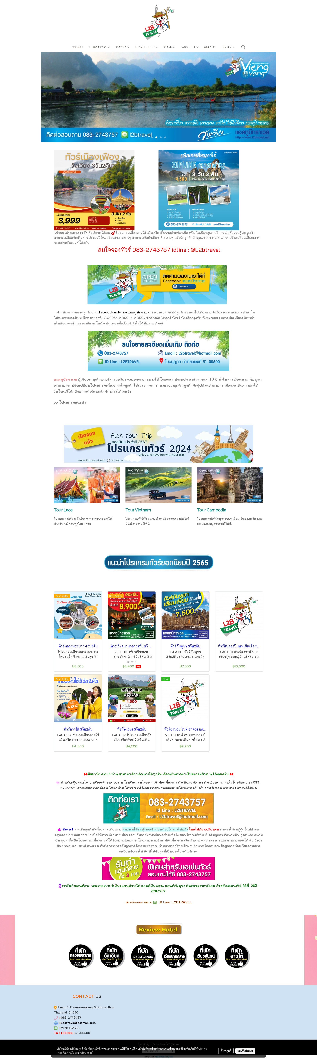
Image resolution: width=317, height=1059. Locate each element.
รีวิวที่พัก (121, 47)
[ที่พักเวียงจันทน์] (205, 956)
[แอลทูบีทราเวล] (157, 284)
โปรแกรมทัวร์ (98, 47)
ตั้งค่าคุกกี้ (226, 1050)
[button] (243, 47)
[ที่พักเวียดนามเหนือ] (142, 956)
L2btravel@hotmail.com (78, 1023)
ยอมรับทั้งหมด (245, 1050)
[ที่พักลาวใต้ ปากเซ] (236, 956)
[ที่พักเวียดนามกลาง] (174, 956)
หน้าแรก (77, 47)
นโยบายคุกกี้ (86, 1052)
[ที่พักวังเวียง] (111, 956)
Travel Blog (145, 47)
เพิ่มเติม (227, 47)
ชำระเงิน (169, 47)
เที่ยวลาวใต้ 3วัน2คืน (144, 232)
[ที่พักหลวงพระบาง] (80, 956)
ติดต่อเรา (210, 47)
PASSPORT (188, 47)
